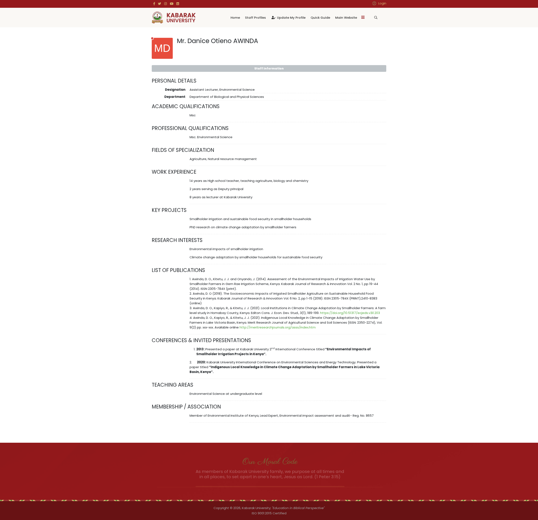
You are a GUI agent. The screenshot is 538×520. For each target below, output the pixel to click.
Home (235, 17)
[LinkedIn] (177, 3)
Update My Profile (291, 17)
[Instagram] (165, 3)
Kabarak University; (256, 508)
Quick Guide (320, 17)
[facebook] (154, 3)
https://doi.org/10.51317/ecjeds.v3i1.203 (350, 313)
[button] (378, 3)
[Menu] (363, 17)
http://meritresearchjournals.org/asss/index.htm (278, 327)
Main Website (346, 17)
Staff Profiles (255, 17)
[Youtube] (171, 3)
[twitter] (159, 3)
